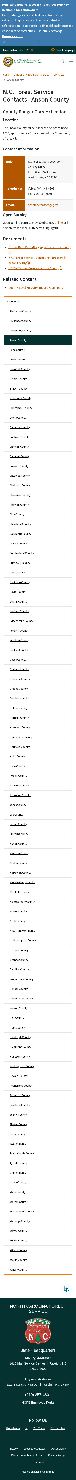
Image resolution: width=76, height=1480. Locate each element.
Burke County (18, 418)
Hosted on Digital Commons (38, 1471)
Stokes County (18, 1124)
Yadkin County (18, 1260)
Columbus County (20, 534)
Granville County (20, 679)
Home (6, 75)
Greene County (19, 689)
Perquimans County (21, 999)
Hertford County (20, 747)
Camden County (19, 447)
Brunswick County (20, 398)
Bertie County (18, 379)
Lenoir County (18, 824)
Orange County (19, 960)
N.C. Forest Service (38, 75)
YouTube (39, 1428)
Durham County (19, 611)
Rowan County (18, 1076)
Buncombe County (21, 408)
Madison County (19, 853)
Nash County (17, 921)
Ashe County (17, 350)
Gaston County (19, 650)
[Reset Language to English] (53, 50)
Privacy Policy (56, 1455)
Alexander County (20, 321)
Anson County (18, 340)
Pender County (19, 989)
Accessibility (58, 1448)
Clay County (17, 514)
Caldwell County (20, 437)
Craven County (18, 543)
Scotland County (20, 1105)
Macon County (18, 844)
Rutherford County (21, 1086)
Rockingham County (22, 1066)
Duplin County (18, 602)
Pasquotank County (21, 979)
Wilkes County (18, 1241)
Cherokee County (20, 495)
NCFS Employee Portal (38, 1402)
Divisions (19, 75)
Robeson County (20, 1057)
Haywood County (20, 727)
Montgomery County (22, 902)
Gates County (18, 660)
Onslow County (19, 950)
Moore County (18, 911)
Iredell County (18, 776)
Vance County (18, 1182)
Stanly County (18, 1115)
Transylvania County (22, 1153)
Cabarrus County (20, 427)
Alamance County (20, 311)
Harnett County (19, 718)
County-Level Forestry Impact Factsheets (35, 288)
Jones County (18, 805)
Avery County (17, 360)
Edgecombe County (21, 621)
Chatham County (20, 485)
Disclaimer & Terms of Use (26, 1455)
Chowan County (19, 505)
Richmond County (20, 1047)
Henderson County (21, 737)
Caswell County (19, 466)
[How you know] (32, 50)
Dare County (17, 573)
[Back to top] (66, 1289)
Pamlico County (19, 969)
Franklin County (19, 640)
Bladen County (18, 389)
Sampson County (20, 1095)
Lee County (16, 815)
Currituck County (20, 563)
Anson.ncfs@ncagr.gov (43, 205)
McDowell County (20, 873)
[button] (60, 61)
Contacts (59, 75)
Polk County (17, 1028)
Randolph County (20, 1037)
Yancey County (18, 1270)
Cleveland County (20, 524)
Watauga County (20, 1221)
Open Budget (38, 1461)
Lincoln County (19, 834)
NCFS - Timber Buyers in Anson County (33, 268)
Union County (18, 1173)
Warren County (19, 1202)
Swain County (18, 1144)
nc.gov (14, 1448)
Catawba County (20, 476)
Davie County (17, 592)
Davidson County (20, 582)
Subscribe (58, 1428)
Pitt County (17, 1018)
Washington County (22, 1212)
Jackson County (19, 786)
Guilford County (19, 698)
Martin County (18, 863)
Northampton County (23, 940)
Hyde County (17, 766)
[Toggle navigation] (71, 61)
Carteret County (19, 456)
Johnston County (20, 795)
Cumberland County (22, 553)
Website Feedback (34, 1448)
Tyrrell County (18, 1163)
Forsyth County (19, 631)
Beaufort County (20, 369)
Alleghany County (20, 331)
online (59, 223)
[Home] (23, 58)
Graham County (19, 669)
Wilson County (18, 1250)
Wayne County (18, 1231)
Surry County (17, 1134)
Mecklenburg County (22, 882)
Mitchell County (19, 892)
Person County (19, 1008)
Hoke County (17, 756)
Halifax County (18, 708)
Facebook (13, 1428)
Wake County (17, 1192)
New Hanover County (22, 931)
